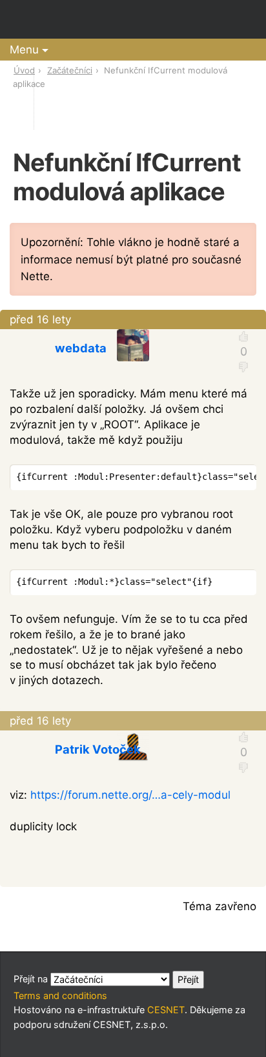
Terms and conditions (60, 995)
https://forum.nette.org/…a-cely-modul (130, 794)
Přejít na (32, 978)
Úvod (24, 70)
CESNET (166, 1009)
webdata (81, 348)
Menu (24, 49)
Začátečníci (69, 70)
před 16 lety (40, 319)
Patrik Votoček (98, 749)
